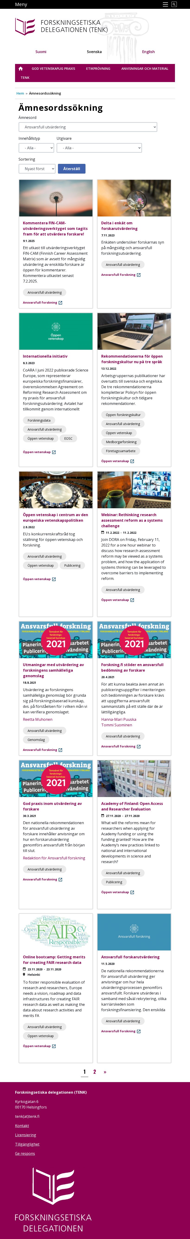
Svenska (94, 51)
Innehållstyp (29, 138)
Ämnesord (27, 117)
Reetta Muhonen (37, 719)
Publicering (72, 565)
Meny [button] (21, 4)
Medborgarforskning (121, 442)
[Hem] (76, 25)
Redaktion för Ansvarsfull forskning (54, 858)
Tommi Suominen (116, 725)
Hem (20, 93)
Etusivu (23, 68)
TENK (25, 77)
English (148, 51)
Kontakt (22, 1125)
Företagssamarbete (121, 451)
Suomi (40, 51)
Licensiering (25, 1134)
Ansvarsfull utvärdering (45, 292)
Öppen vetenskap (41, 438)
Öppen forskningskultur (123, 415)
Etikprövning (98, 68)
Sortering (27, 159)
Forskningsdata (39, 420)
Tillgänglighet (27, 1144)
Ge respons (25, 1153)
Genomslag (36, 739)
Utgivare (64, 138)
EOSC (68, 438)
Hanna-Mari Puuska (118, 719)
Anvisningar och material (144, 68)
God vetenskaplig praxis (53, 68)
